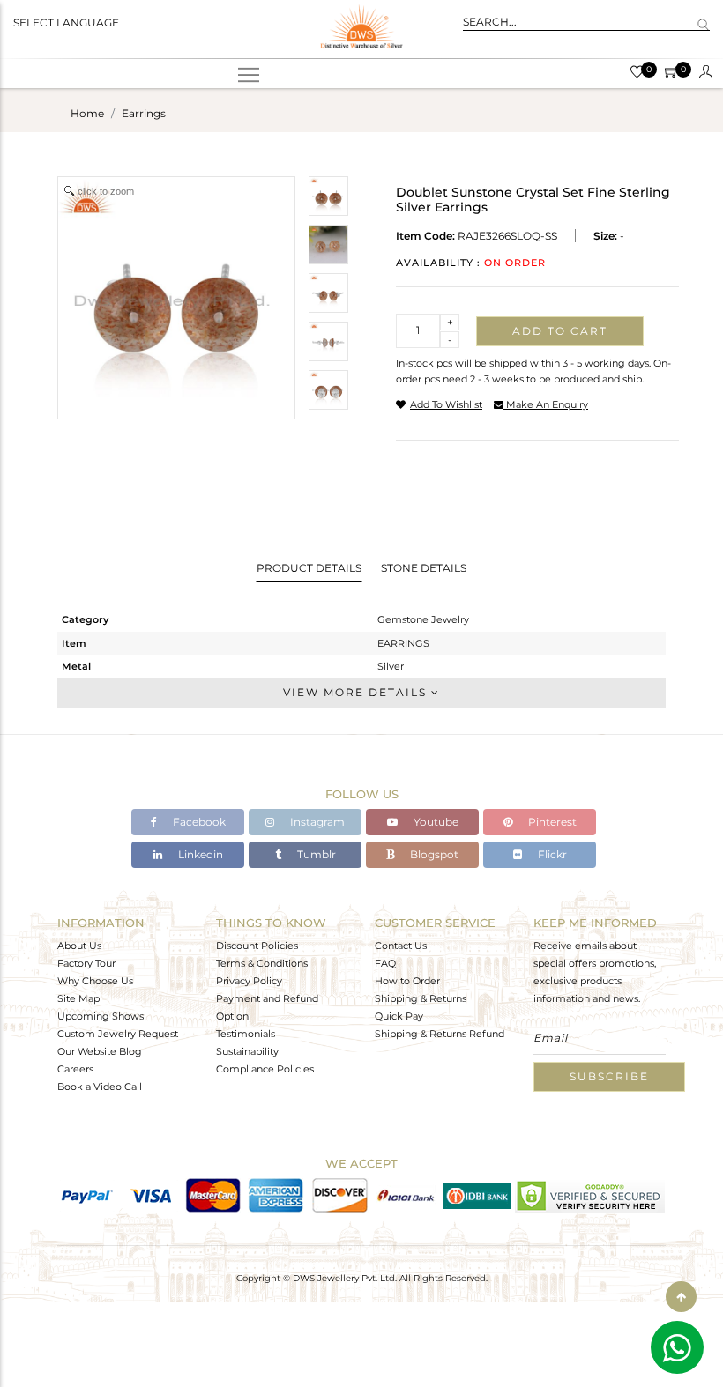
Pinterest (551, 821)
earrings (144, 113)
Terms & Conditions (262, 963)
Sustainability (247, 1051)
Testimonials (245, 1033)
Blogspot (432, 854)
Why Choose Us (95, 981)
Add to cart (559, 330)
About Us (79, 945)
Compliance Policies (265, 1069)
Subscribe (609, 1076)
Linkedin (199, 854)
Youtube (434, 821)
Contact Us (401, 945)
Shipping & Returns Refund (439, 1033)
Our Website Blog (99, 1051)
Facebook (198, 821)
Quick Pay (399, 1016)
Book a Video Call (99, 1086)
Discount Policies (257, 945)
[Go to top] (681, 1296)
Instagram (316, 821)
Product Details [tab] (309, 568)
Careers (75, 1069)
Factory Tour (86, 963)
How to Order (407, 981)
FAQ (385, 963)
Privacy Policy (249, 981)
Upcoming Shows (100, 1016)
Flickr (551, 854)
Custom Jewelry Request (117, 1033)
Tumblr (315, 854)
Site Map (78, 998)
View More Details (357, 692)
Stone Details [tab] (423, 568)
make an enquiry (545, 404)
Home (87, 113)
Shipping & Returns (420, 998)
